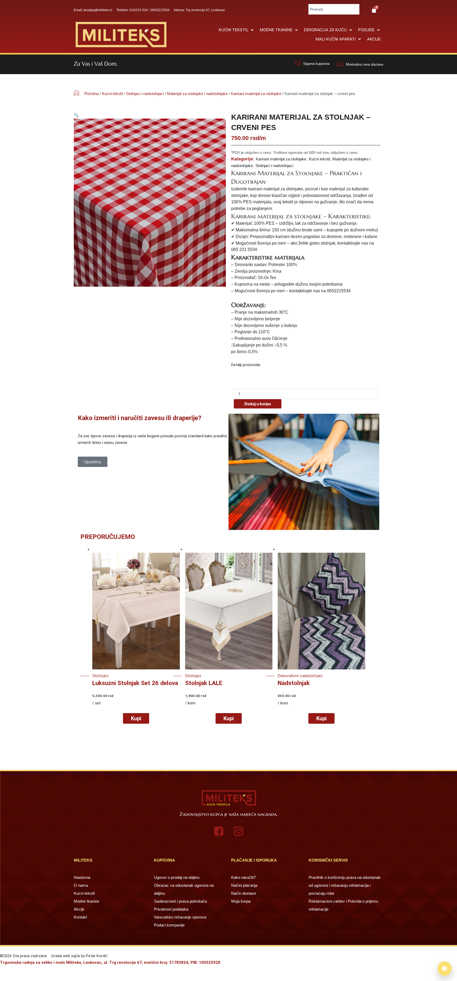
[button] (236, 30)
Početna (91, 93)
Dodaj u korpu (257, 403)
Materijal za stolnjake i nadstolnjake (197, 93)
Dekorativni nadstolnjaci (300, 675)
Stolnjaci (100, 675)
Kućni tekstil (112, 93)
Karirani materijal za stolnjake (256, 93)
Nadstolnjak (294, 683)
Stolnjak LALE (203, 683)
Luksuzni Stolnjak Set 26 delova (135, 683)
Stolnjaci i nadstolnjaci (145, 93)
